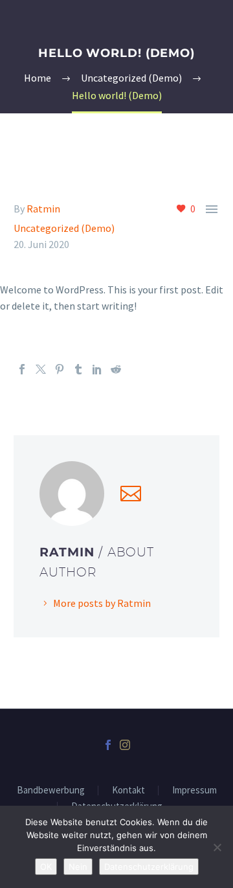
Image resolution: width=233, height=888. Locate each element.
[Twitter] (41, 369)
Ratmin (43, 208)
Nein (78, 866)
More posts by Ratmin (102, 603)
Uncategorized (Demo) (64, 228)
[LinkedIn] (97, 369)
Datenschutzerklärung (149, 866)
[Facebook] (22, 369)
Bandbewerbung (51, 790)
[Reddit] (116, 369)
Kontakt (128, 790)
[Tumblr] (78, 369)
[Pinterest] (59, 369)
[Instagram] (125, 745)
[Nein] (216, 847)
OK (46, 866)
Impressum (194, 790)
